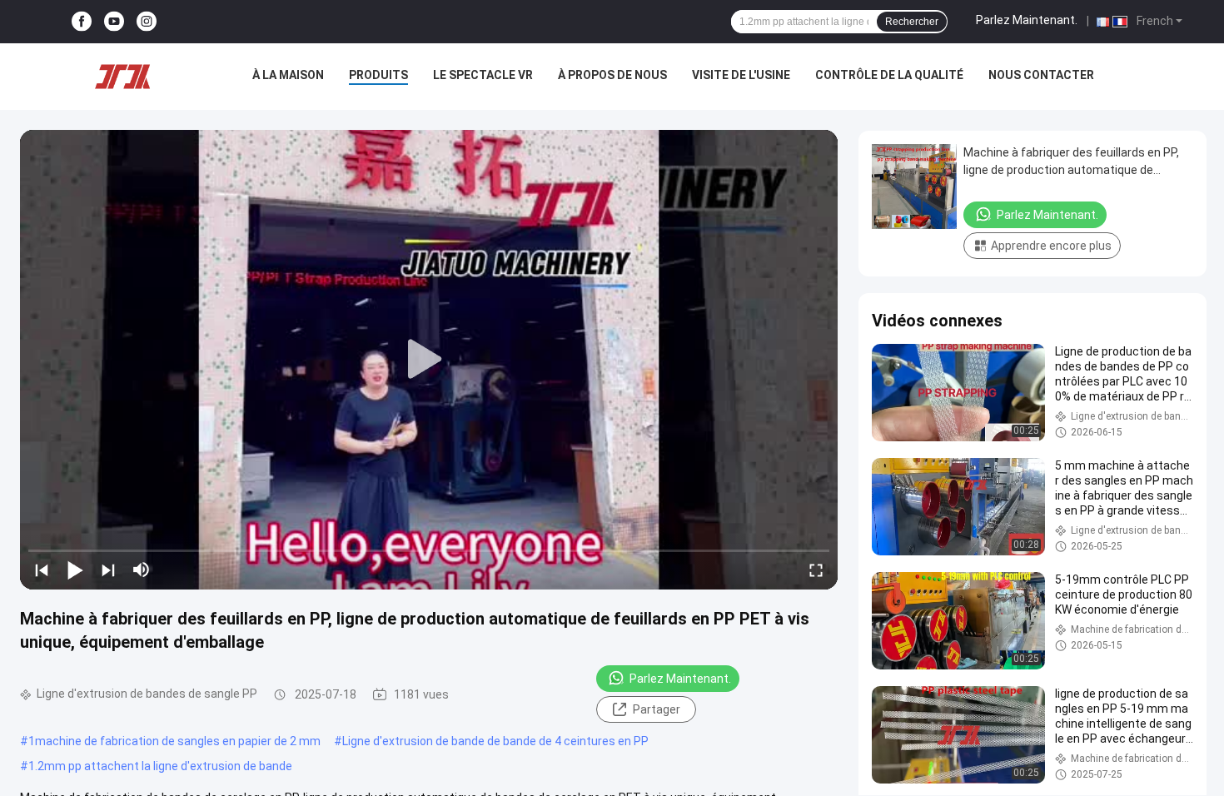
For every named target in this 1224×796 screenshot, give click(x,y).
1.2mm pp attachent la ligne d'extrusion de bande (160, 766)
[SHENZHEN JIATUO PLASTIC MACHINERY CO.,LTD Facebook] (82, 22)
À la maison (288, 75)
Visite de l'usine (741, 75)
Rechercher (911, 21)
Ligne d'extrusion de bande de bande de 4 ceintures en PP (495, 741)
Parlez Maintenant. (1026, 20)
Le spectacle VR (483, 75)
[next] (108, 569)
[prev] (41, 569)
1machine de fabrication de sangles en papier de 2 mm (174, 741)
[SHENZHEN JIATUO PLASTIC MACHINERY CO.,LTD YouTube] (114, 22)
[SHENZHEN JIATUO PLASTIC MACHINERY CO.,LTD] (122, 77)
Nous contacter (1041, 75)
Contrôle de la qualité (889, 75)
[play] (429, 360)
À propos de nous (612, 75)
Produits (378, 75)
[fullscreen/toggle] (816, 569)
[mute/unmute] (141, 569)
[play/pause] (75, 569)
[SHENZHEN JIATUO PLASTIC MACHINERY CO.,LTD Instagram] (147, 22)
